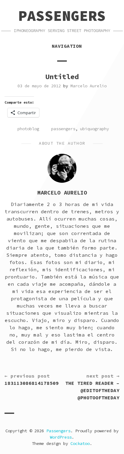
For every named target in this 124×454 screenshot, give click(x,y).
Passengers (62, 16)
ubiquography (94, 128)
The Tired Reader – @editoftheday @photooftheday (92, 387)
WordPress (61, 437)
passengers (63, 128)
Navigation (67, 46)
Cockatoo (80, 443)
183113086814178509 (32, 379)
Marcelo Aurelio (88, 86)
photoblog (28, 128)
